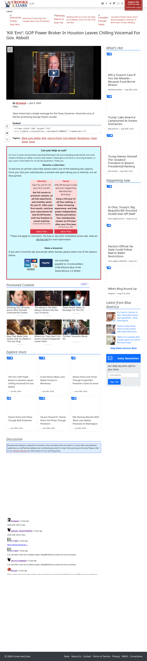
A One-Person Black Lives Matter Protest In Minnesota (52, 380)
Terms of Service (20, 451)
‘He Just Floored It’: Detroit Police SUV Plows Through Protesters (53, 420)
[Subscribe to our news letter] (118, 3)
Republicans (83, 138)
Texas (32, 141)
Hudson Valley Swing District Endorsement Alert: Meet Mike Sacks (127, 329)
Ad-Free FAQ (42, 239)
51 (108, 96)
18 (73, 398)
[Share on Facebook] (7, 126)
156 (108, 135)
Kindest (31, 268)
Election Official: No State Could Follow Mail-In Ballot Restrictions (120, 251)
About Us (76, 656)
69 (108, 54)
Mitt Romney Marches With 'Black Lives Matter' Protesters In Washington (86, 420)
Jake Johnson (113, 129)
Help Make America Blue (123, 348)
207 (41, 398)
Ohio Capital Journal (116, 218)
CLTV (31, 3)
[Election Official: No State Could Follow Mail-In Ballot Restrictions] (123, 233)
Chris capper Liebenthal (117, 261)
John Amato (112, 171)
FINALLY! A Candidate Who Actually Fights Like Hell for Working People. (128, 340)
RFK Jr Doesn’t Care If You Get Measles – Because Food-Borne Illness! (121, 80)
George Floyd (55, 138)
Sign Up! (114, 382)
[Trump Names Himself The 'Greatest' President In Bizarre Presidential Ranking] (123, 143)
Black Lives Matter (31, 138)
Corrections (136, 656)
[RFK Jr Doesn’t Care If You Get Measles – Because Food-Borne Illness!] (123, 62)
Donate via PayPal (46, 263)
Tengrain (111, 293)
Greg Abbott (69, 138)
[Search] (122, 3)
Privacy (116, 656)
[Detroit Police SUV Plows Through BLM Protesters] (21, 405)
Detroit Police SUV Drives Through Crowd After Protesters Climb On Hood (85, 380)
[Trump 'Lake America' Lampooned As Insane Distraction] (123, 104)
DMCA (125, 656)
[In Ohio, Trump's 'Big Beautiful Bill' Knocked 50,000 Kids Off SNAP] (123, 194)
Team (67, 656)
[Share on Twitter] (7, 133)
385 (8, 358)
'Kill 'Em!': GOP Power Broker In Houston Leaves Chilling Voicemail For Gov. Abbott (73, 35)
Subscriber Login (133, 7)
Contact (87, 656)
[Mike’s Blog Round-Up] (123, 275)
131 (41, 358)
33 (7, 139)
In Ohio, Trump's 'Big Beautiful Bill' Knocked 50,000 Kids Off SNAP (122, 210)
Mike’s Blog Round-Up (122, 289)
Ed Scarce (21, 103)
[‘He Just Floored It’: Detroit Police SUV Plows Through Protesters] (54, 405)
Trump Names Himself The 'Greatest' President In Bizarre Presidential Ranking (122, 161)
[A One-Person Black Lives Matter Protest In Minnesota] (54, 364)
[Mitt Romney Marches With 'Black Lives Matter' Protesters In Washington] (86, 405)
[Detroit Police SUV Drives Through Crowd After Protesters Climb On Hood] (86, 364)
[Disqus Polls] (53, 484)
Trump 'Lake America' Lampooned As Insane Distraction (122, 120)
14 (108, 186)
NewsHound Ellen (115, 89)
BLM (44, 138)
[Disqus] (53, 546)
